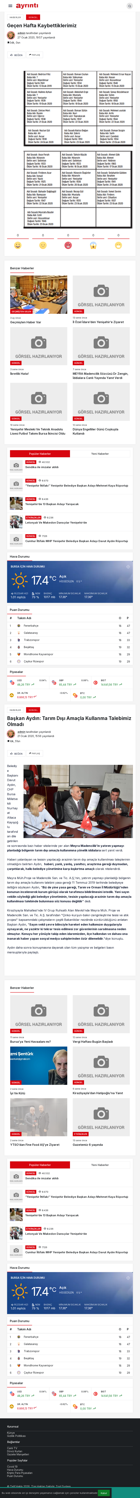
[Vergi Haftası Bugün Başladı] (101, 1019)
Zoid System (63, 1486)
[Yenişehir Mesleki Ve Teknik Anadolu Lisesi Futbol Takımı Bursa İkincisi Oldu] (38, 409)
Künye (11, 1432)
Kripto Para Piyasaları (19, 1472)
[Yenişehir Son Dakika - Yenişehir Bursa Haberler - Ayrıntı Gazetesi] (27, 5)
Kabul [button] (104, 1493)
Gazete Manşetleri (18, 1454)
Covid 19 (12, 1466)
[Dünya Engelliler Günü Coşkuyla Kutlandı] (101, 409)
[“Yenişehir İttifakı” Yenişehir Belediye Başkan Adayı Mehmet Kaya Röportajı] (70, 485)
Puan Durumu (15, 1475)
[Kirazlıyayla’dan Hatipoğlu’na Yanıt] (101, 1071)
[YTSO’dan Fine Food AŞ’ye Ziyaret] (38, 1122)
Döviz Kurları (14, 1451)
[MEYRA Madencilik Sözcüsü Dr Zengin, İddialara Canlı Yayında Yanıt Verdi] (101, 353)
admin (21, 33)
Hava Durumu (15, 1469)
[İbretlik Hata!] (38, 353)
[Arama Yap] (130, 6)
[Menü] (10, 6)
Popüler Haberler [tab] (40, 453)
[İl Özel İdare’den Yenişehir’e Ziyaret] (101, 300)
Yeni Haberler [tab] (100, 453)
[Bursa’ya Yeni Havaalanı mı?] (38, 1019)
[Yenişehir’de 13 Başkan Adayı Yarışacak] (70, 503)
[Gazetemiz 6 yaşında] (101, 1122)
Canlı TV (12, 1448)
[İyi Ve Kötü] (38, 1071)
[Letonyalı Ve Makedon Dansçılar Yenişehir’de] (70, 522)
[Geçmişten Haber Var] (38, 300)
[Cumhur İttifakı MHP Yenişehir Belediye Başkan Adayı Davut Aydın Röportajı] (70, 540)
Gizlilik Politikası (16, 1435)
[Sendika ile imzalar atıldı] (70, 466)
